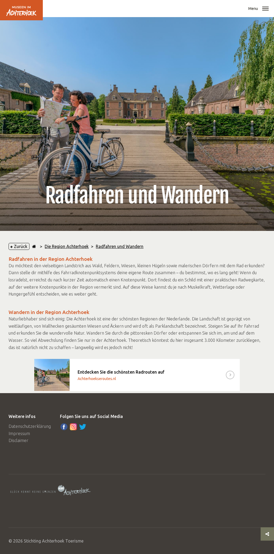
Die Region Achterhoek (67, 246)
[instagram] (73, 427)
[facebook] (64, 427)
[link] (137, 375)
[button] (265, 9)
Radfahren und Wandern (119, 246)
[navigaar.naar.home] (34, 246)
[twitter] (83, 427)
